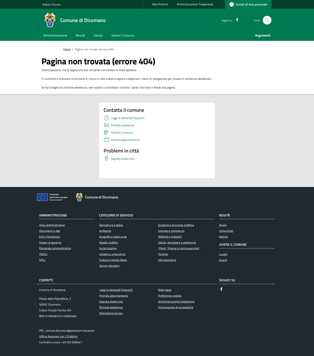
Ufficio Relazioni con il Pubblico (58, 336)
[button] (248, 4)
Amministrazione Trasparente (195, 4)
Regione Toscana (52, 4)
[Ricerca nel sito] (267, 20)
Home (67, 49)
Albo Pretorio (160, 4)
